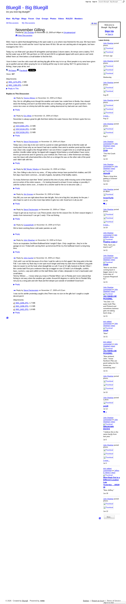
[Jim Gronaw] (10, 34)
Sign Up (88, 2)
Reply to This (12, 88)
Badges (86, 601)
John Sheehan (29, 240)
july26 (105, 264)
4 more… (106, 225)
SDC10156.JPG (22, 132)
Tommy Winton (29, 98)
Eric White (28, 116)
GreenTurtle (108, 198)
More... (109, 517)
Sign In (94, 2)
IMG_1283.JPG (15, 85)
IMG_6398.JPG (22, 306)
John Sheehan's (110, 145)
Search (124, 1)
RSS (7, 318)
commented (107, 144)
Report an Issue (98, 601)
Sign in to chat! (109, 602)
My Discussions (28, 23)
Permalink (15, 98)
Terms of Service (114, 601)
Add (95, 23)
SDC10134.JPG (22, 129)
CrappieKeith (29, 225)
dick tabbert (107, 322)
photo (113, 146)
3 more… (106, 460)
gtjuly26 (106, 173)
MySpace (12, 70)
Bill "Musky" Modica (31, 169)
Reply (16, 110)
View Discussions (25, 35)
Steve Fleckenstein (31, 142)
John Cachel (28, 258)
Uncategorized (69, 32)
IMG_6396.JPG (22, 303)
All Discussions (12, 23)
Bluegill (25, 601)
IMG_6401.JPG (22, 309)
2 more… (106, 116)
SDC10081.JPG (22, 126)
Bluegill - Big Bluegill (27, 7)
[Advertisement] (106, 558)
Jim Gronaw (29, 32)
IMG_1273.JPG (15, 82)
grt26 (105, 150)
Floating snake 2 (110, 242)
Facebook (23, 70)
